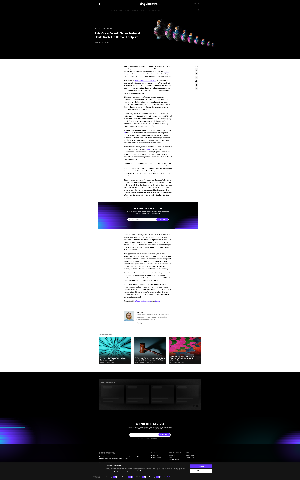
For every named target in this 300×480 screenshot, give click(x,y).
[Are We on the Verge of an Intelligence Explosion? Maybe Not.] (115, 350)
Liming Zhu (173, 362)
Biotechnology (118, 10)
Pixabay (158, 301)
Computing (134, 10)
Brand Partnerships (174, 459)
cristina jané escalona (142, 301)
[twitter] (137, 323)
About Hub (154, 455)
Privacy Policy (190, 455)
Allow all (201, 466)
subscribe (197, 4)
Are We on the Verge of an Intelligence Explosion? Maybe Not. (113, 359)
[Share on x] (196, 69)
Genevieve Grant (139, 362)
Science (148, 10)
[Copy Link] (196, 88)
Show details (167, 477)
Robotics (126, 10)
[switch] (130, 477)
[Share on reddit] (196, 81)
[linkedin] (141, 323)
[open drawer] (100, 4)
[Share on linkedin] (196, 77)
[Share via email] (196, 85)
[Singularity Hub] (150, 4)
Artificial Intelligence (103, 28)
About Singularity (156, 457)
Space (154, 10)
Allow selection (201, 471)
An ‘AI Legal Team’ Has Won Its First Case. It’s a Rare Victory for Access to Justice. (150, 359)
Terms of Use (190, 457)
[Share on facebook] (196, 73)
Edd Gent (97, 42)
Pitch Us (171, 457)
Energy (160, 10)
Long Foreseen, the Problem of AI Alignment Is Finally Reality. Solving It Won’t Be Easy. (183, 358)
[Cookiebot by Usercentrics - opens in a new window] (96, 477)
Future (142, 10)
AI (111, 10)
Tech (165, 10)
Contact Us (172, 455)
